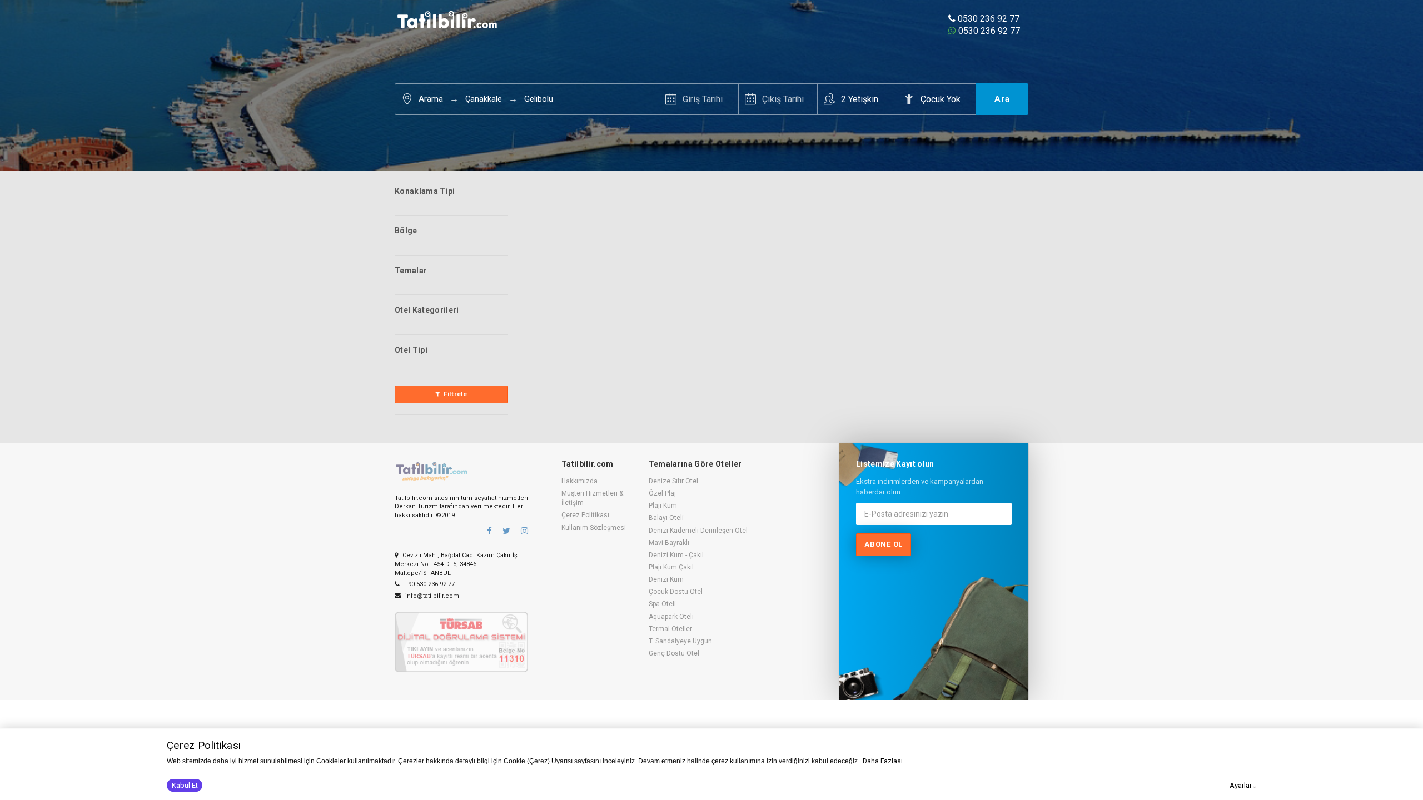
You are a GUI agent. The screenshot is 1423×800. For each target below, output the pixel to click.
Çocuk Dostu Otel (676, 592)
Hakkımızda (579, 481)
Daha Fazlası (883, 761)
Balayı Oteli (666, 518)
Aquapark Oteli (671, 617)
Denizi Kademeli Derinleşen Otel (698, 530)
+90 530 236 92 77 (428, 584)
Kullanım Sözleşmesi (593, 528)
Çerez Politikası (585, 515)
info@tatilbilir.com (431, 595)
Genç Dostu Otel (674, 653)
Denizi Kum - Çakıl (676, 555)
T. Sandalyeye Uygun (680, 641)
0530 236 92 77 (987, 18)
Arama (431, 99)
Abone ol (883, 544)
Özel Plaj (662, 493)
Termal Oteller (670, 629)
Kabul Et (185, 785)
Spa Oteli (662, 604)
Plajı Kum (663, 505)
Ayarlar (1241, 785)
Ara (1002, 99)
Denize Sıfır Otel (673, 481)
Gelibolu (538, 99)
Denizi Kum (666, 579)
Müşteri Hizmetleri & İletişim (592, 498)
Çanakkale (483, 99)
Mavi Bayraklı (669, 543)
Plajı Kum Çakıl (671, 567)
